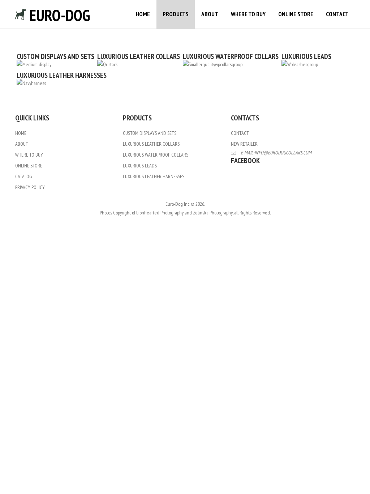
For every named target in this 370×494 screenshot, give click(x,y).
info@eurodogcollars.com (282, 152)
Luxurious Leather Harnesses (153, 176)
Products (176, 14)
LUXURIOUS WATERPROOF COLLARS (231, 56)
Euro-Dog (58, 15)
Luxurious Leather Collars (151, 144)
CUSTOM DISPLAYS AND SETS (55, 56)
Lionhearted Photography (160, 212)
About (209, 14)
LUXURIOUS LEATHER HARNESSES (62, 75)
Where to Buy (248, 14)
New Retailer (244, 144)
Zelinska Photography (213, 212)
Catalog (23, 176)
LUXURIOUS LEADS (306, 56)
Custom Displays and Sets (149, 133)
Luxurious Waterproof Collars (155, 155)
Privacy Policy (30, 187)
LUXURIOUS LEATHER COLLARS (138, 56)
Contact (337, 14)
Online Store (295, 14)
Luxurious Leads (140, 165)
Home (143, 14)
